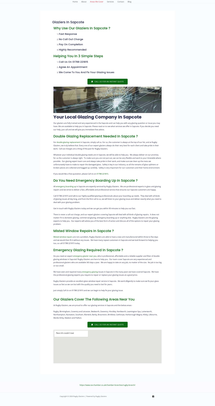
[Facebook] (153, 396)
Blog (129, 1)
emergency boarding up (66, 186)
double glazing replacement (68, 142)
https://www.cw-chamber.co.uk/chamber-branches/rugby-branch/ (107, 385)
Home (75, 1)
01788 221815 (102, 174)
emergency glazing (90, 272)
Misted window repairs (63, 237)
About (83, 1)
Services (110, 1)
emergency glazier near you (85, 256)
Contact (120, 1)
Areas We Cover (96, 1)
